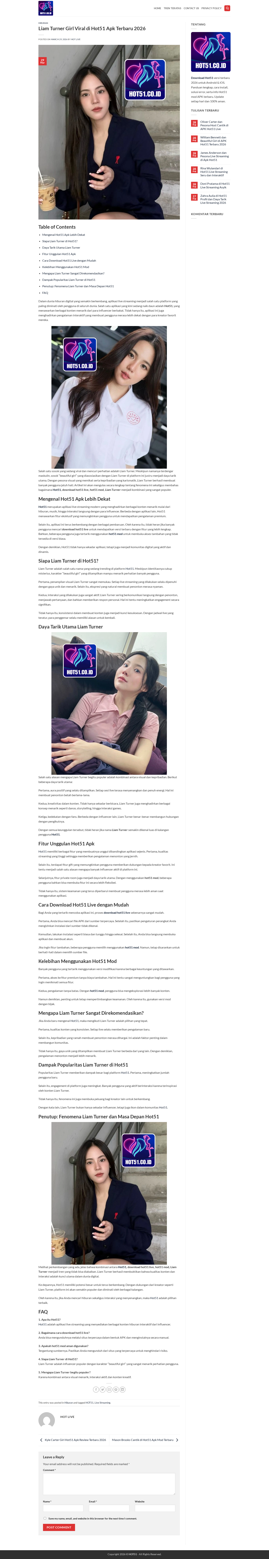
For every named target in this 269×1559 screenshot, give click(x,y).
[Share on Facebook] (96, 1390)
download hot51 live (117, 912)
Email (93, 1501)
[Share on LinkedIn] (122, 1390)
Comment (49, 1469)
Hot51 (57, 489)
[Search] (227, 8)
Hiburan (43, 23)
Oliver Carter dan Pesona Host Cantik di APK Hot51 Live (214, 125)
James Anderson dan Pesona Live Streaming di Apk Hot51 (214, 156)
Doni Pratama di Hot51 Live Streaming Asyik (215, 185)
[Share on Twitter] (103, 1390)
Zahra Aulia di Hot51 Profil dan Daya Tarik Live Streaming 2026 (213, 199)
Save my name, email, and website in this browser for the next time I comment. (92, 1518)
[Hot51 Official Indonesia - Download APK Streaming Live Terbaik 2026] (56, 8)
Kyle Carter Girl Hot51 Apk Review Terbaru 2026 (75, 1439)
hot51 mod (116, 533)
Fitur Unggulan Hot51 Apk (59, 254)
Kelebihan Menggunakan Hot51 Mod (65, 267)
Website (139, 1501)
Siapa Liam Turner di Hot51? (59, 241)
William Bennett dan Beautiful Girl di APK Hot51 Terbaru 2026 (213, 140)
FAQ (45, 292)
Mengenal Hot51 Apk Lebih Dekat (63, 234)
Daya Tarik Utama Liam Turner (61, 247)
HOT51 (90, 1402)
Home (157, 8)
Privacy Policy (211, 8)
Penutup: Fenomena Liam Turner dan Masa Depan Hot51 (78, 286)
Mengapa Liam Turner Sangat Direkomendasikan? (73, 273)
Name (47, 1501)
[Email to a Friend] (109, 1390)
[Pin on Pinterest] (116, 1390)
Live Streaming (102, 1402)
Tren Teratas (172, 8)
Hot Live (75, 39)
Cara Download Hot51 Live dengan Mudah (69, 260)
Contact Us (191, 8)
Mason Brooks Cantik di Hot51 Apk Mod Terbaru (143, 1439)
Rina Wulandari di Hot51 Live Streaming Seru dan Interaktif (214, 171)
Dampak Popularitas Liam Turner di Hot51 (68, 279)
